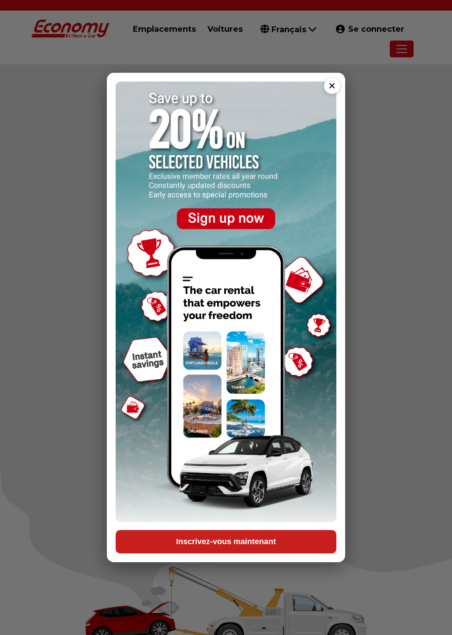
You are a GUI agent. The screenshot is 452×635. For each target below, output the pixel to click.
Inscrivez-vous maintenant (226, 541)
